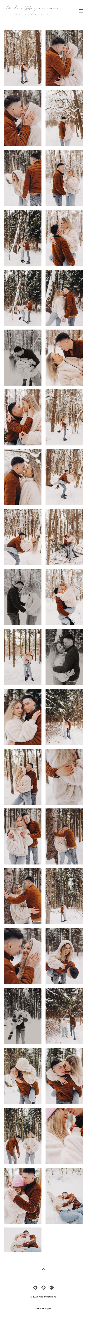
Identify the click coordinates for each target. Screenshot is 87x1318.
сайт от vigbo (43, 1309)
